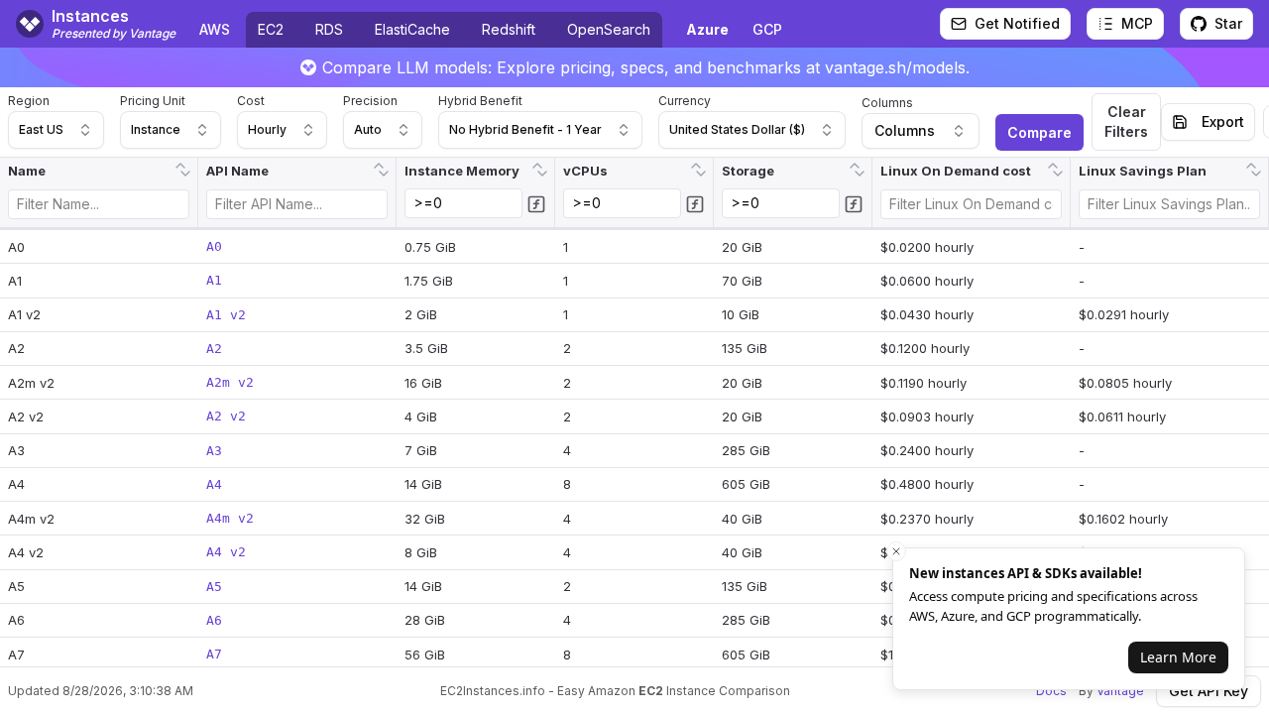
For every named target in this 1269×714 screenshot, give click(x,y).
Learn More (1178, 657)
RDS (329, 29)
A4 (214, 484)
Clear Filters (1126, 121)
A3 (214, 450)
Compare (1039, 132)
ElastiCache (412, 29)
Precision (370, 100)
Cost (251, 100)
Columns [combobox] (904, 130)
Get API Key (1208, 690)
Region (29, 100)
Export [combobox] (1223, 121)
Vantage (1120, 690)
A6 (214, 620)
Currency (684, 100)
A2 (214, 348)
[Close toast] (896, 551)
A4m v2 (230, 518)
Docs (1051, 690)
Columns (887, 102)
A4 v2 (226, 551)
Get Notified (1017, 23)
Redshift (508, 29)
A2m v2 (230, 382)
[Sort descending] (185, 175)
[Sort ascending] (180, 164)
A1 (214, 280)
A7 (214, 654)
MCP (1137, 23)
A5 (214, 586)
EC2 (271, 29)
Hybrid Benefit (480, 100)
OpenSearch (608, 29)
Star (1228, 23)
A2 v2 (226, 416)
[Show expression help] (536, 204)
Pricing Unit (152, 100)
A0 (214, 246)
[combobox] (56, 130)
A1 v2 (226, 314)
